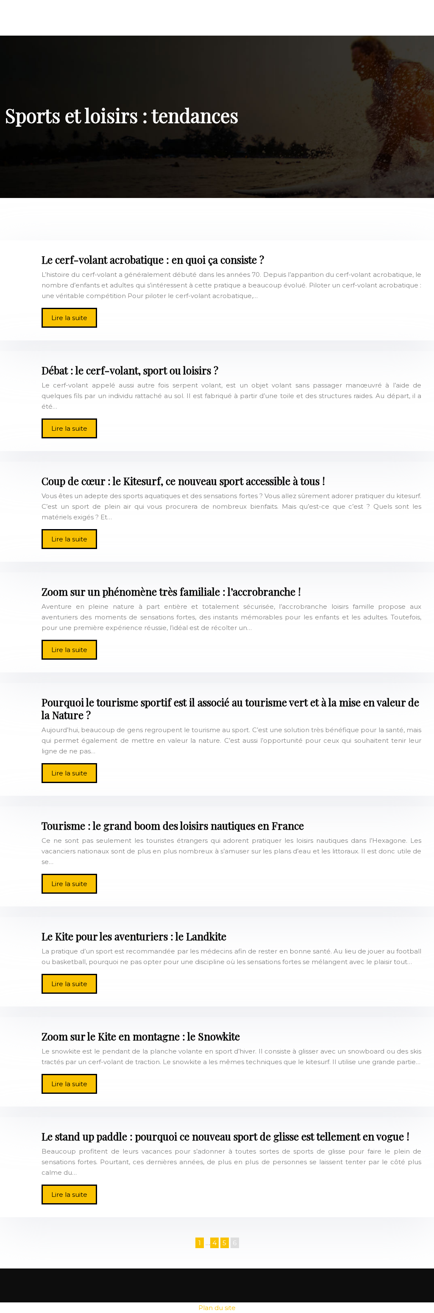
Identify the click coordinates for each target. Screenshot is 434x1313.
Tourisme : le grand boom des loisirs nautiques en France (173, 825)
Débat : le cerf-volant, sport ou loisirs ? (130, 370)
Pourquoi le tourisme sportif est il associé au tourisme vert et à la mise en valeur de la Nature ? (230, 708)
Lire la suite (69, 318)
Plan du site (217, 1308)
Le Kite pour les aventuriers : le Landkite (134, 936)
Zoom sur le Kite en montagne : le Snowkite (141, 1036)
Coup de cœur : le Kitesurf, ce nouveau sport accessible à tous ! (183, 481)
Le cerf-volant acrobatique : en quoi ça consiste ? (153, 259)
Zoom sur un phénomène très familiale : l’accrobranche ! (171, 591)
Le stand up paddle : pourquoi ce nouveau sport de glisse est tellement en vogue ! (225, 1136)
